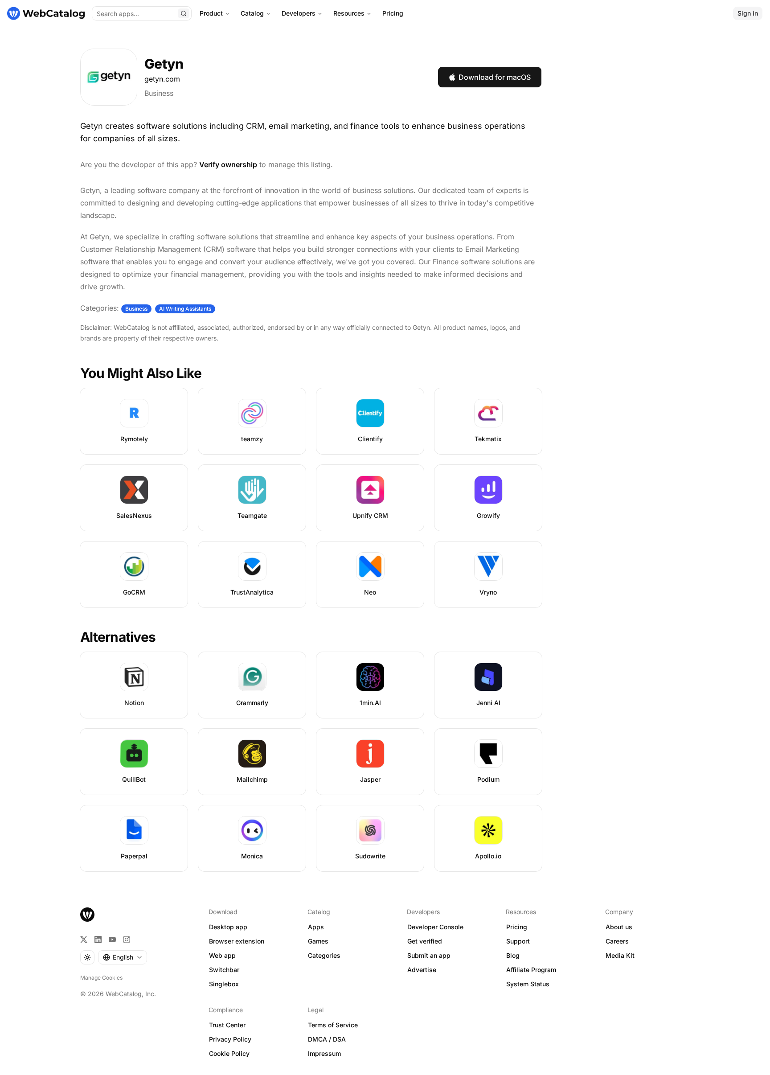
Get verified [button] (424, 941)
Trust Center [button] (227, 1025)
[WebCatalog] (87, 914)
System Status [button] (527, 984)
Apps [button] (316, 927)
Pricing (392, 13)
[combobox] (122, 957)
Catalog (252, 13)
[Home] (46, 13)
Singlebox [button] (224, 984)
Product (211, 13)
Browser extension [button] (236, 941)
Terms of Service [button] (333, 1025)
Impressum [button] (324, 1053)
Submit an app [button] (429, 955)
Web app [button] (222, 955)
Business (158, 93)
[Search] (183, 13)
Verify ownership (228, 164)
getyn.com (162, 78)
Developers (298, 13)
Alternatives (118, 637)
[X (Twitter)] (83, 939)
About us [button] (619, 927)
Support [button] (518, 941)
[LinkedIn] (98, 939)
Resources (349, 13)
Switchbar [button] (224, 969)
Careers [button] (617, 941)
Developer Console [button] (435, 927)
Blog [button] (513, 955)
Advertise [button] (421, 969)
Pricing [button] (516, 927)
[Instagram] (126, 939)
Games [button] (318, 941)
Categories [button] (324, 955)
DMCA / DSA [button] (327, 1039)
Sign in (747, 13)
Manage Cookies (101, 977)
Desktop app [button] (228, 927)
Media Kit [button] (620, 955)
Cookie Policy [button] (229, 1053)
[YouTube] (112, 939)
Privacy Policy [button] (230, 1039)
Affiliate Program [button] (531, 969)
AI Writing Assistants (185, 308)
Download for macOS (495, 77)
